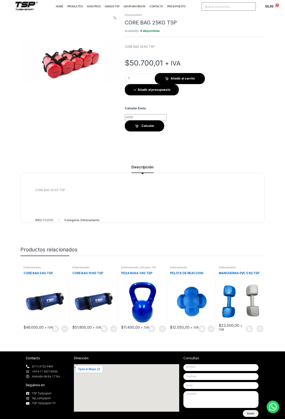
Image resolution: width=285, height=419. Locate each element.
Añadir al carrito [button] (161, 328)
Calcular (147, 125)
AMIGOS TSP (112, 6)
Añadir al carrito (183, 78)
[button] (114, 17)
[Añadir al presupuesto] (56, 328)
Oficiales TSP (148, 267)
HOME (59, 6)
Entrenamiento (133, 14)
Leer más (64, 328)
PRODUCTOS (75, 6)
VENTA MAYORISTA (134, 6)
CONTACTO (156, 6)
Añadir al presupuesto (154, 89)
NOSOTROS (94, 6)
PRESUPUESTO (176, 6)
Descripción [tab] (142, 167)
